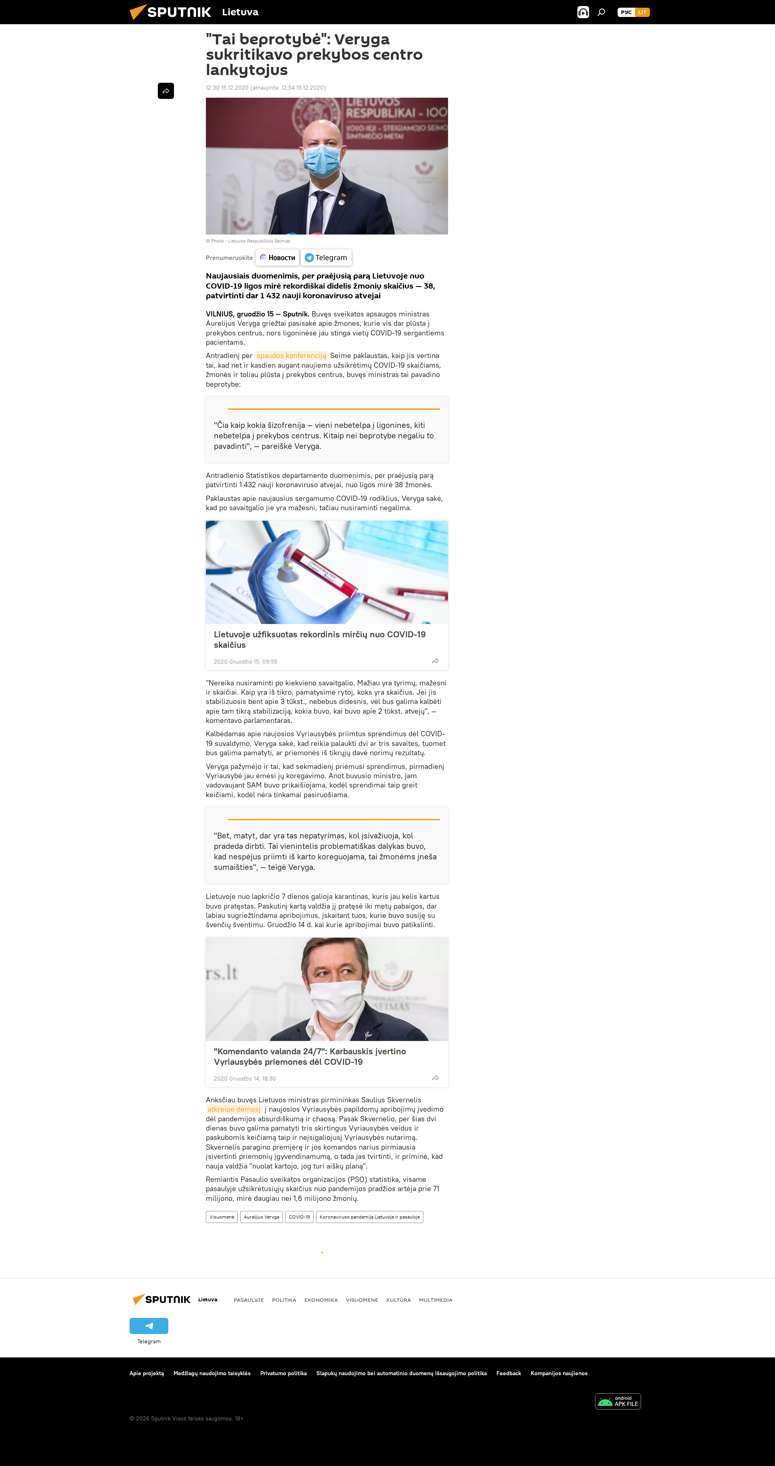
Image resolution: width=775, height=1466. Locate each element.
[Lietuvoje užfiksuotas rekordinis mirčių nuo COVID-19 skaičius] (327, 572)
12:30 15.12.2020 (227, 87)
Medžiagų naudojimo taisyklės (212, 1373)
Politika (284, 1299)
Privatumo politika (283, 1373)
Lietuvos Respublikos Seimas (259, 241)
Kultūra (398, 1299)
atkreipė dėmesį (234, 1109)
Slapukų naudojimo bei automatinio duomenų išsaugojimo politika (401, 1373)
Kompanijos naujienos (559, 1373)
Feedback (508, 1373)
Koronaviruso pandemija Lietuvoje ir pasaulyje (370, 1217)
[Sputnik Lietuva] (173, 22)
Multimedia (435, 1299)
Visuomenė (221, 1217)
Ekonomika (321, 1299)
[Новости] (277, 257)
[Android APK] (618, 1402)
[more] (435, 661)
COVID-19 (299, 1217)
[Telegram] (326, 257)
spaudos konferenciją (291, 355)
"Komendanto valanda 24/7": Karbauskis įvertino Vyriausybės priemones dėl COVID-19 (310, 1056)
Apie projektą (147, 1373)
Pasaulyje (249, 1299)
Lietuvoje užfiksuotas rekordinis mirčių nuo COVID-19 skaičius (320, 639)
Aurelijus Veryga (261, 1217)
